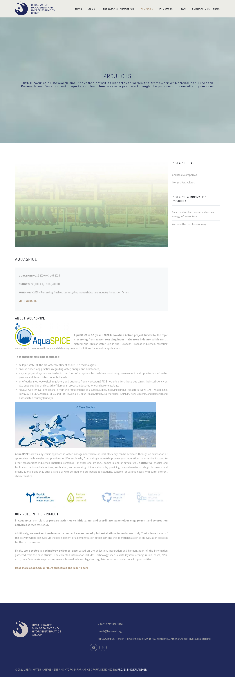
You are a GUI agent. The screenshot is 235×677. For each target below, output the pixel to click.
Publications (201, 8)
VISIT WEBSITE (28, 301)
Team (182, 8)
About (92, 8)
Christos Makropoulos (184, 175)
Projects (146, 8)
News (216, 8)
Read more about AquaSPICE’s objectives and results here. (52, 568)
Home (78, 8)
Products (166, 8)
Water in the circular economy (189, 224)
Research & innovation (118, 8)
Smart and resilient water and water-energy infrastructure (193, 214)
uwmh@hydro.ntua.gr (110, 631)
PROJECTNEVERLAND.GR (132, 669)
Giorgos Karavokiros (183, 182)
